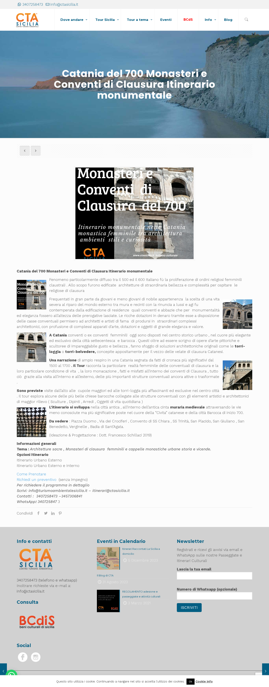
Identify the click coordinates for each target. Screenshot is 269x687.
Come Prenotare (31, 474)
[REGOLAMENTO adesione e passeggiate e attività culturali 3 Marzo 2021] (265, 671)
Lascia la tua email (194, 569)
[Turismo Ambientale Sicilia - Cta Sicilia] (27, 20)
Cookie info (204, 681)
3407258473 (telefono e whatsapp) (47, 580)
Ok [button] (190, 681)
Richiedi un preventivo (36, 479)
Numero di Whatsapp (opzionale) (207, 589)
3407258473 (32, 4)
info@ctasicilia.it (64, 4)
